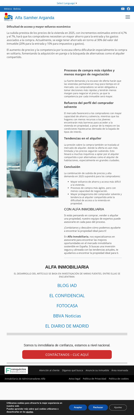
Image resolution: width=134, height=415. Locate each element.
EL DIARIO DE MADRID (67, 326)
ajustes (29, 411)
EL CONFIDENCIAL (67, 295)
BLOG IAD (67, 285)
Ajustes (118, 407)
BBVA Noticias (67, 316)
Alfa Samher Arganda (34, 17)
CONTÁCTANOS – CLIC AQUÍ (67, 354)
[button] (128, 17)
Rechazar (98, 407)
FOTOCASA (67, 306)
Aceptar (78, 407)
